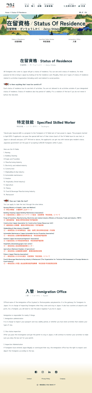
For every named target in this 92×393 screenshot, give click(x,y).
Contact (29, 379)
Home (7, 12)
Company (62, 379)
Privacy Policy (46, 379)
